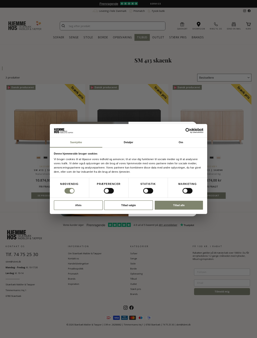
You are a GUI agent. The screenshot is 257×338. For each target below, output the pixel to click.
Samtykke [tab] (76, 142)
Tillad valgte (128, 205)
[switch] (109, 191)
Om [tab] (181, 142)
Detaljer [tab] (128, 142)
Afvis (78, 205)
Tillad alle (179, 205)
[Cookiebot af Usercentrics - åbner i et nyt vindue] (188, 130)
